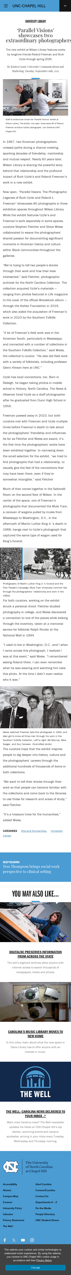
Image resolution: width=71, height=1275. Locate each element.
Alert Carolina (44, 1184)
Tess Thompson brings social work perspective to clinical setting (31, 869)
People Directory (45, 1214)
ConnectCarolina (45, 1190)
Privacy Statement (13, 1220)
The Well (8, 1226)
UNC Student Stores (47, 1220)
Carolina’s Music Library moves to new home (35, 1033)
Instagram (32, 1240)
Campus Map (10, 1196)
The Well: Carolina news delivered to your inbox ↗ (35, 1113)
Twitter (14, 1240)
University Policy (12, 1208)
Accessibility (10, 1184)
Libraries (8, 1214)
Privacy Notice (44, 1260)
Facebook (5, 1240)
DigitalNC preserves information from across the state (35, 954)
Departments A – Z (46, 1202)
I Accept (35, 1267)
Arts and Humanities (33, 831)
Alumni (7, 1190)
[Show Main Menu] (5, 6)
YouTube (23, 1240)
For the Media (43, 1208)
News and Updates (65, 6)
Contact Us (42, 1196)
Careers (7, 1202)
